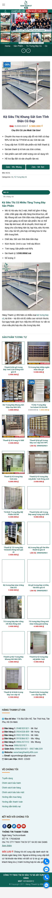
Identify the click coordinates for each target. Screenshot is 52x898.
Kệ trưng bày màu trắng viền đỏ (13, 586)
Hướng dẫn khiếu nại (11, 806)
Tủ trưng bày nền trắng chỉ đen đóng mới (13, 622)
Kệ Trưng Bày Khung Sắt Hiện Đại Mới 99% (13, 406)
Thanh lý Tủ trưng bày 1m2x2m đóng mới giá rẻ (13, 549)
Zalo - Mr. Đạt (37, 167)
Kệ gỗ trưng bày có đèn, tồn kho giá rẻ (38, 586)
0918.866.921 (22, 738)
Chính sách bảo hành (11, 783)
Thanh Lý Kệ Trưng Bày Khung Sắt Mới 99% (13, 658)
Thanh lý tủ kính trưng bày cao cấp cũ (13, 693)
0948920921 (42, 446)
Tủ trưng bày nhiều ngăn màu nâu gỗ (38, 368)
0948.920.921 (22, 728)
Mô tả (5, 192)
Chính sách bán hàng (11, 787)
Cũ (46, 46)
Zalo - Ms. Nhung (14, 167)
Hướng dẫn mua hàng (11, 797)
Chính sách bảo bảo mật (13, 792)
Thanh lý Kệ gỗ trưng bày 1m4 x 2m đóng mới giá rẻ (13, 369)
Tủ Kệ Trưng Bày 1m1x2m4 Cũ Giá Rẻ (38, 406)
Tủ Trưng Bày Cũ (34, 46)
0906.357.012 (22, 742)
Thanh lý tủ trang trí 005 (13, 440)
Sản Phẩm (18, 46)
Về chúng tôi (8, 197)
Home (7, 46)
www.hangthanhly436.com (25, 752)
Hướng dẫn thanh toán (12, 802)
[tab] (26, 192)
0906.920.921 (20, 745)
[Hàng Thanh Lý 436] (26, 4)
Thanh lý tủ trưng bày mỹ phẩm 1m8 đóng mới (38, 477)
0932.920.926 (22, 735)
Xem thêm (7, 845)
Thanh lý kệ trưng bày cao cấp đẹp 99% (38, 693)
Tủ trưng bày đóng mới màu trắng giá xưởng (39, 622)
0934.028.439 (22, 731)
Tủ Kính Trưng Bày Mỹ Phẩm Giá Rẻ (13, 513)
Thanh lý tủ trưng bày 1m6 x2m (13, 477)
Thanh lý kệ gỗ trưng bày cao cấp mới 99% (39, 441)
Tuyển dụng (7, 778)
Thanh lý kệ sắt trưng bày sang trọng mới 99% (38, 513)
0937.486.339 (36, 749)
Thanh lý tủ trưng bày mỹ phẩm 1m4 (38, 658)
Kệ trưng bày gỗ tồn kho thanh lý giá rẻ (38, 548)
